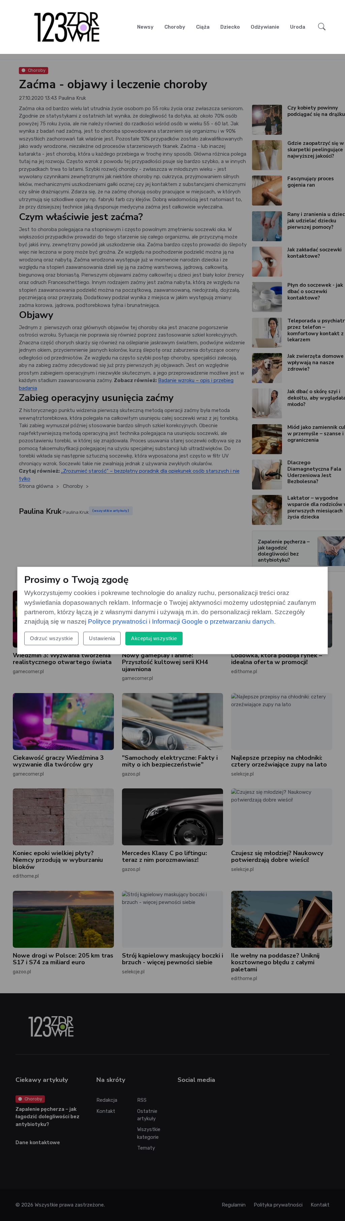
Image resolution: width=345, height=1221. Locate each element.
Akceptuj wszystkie (154, 638)
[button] (322, 27)
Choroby (174, 27)
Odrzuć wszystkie (51, 638)
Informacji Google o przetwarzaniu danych (213, 621)
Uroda (297, 27)
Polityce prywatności (117, 621)
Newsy (145, 27)
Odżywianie (265, 27)
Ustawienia (102, 638)
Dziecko (230, 27)
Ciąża (203, 27)
